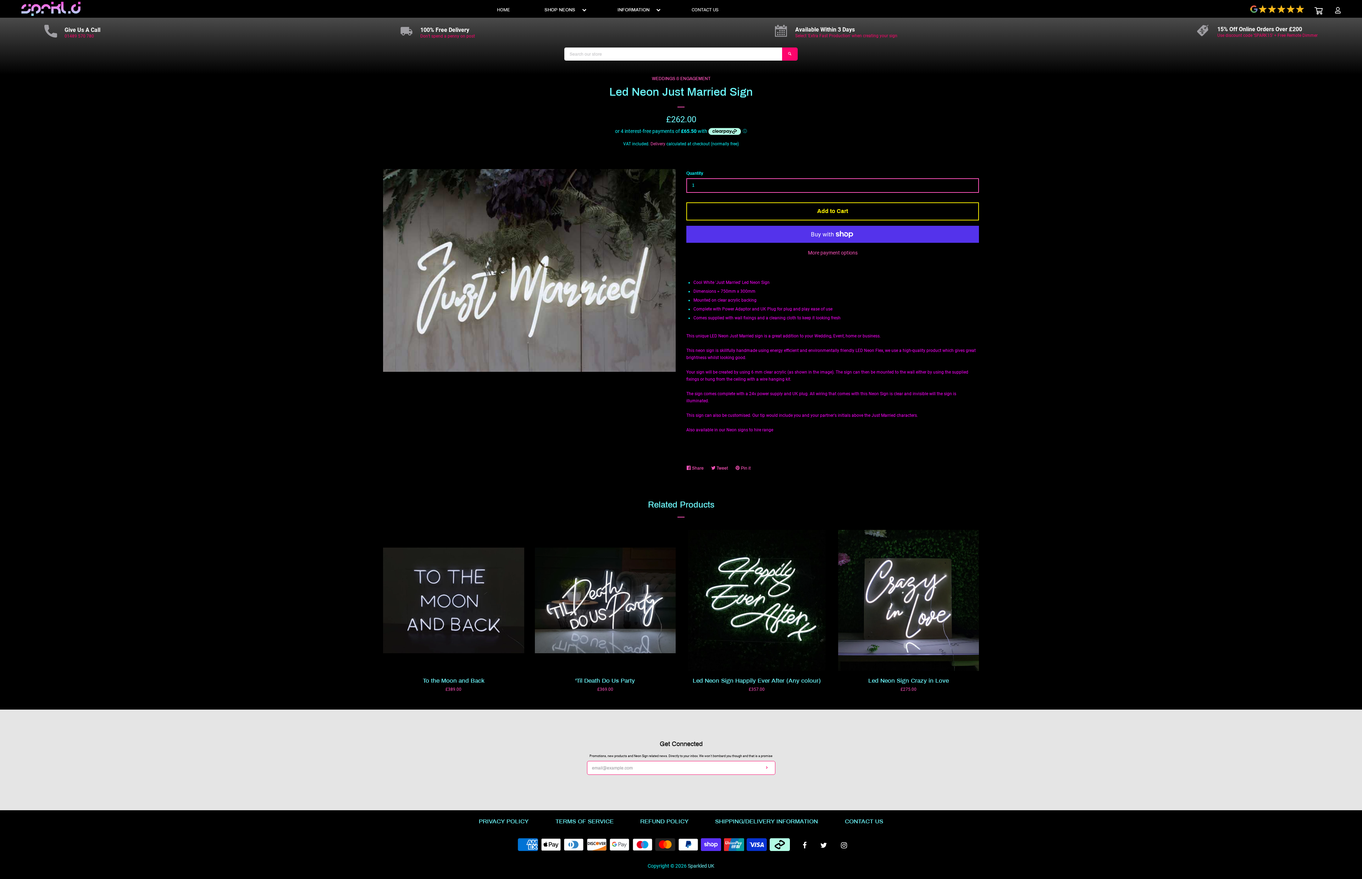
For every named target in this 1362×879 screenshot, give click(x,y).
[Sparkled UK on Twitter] (823, 845)
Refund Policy (664, 821)
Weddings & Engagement (681, 78)
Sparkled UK (701, 866)
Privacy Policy (503, 821)
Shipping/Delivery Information (766, 821)
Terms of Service (584, 821)
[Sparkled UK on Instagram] (844, 845)
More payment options (833, 253)
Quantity (694, 173)
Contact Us (864, 821)
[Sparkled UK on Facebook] (805, 845)
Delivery (657, 143)
